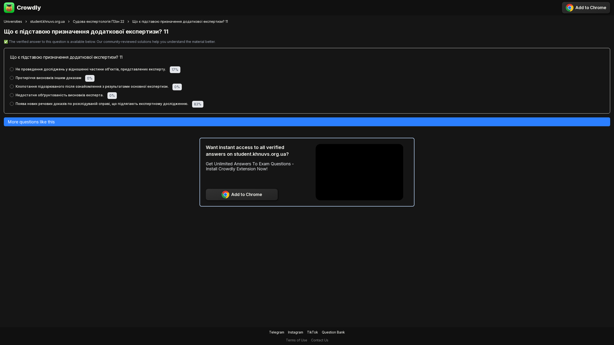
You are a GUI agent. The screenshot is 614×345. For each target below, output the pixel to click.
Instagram (295, 332)
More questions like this (31, 121)
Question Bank (333, 332)
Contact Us (319, 340)
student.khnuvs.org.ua (47, 21)
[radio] (12, 69)
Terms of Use (296, 340)
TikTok (312, 332)
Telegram (276, 332)
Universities (13, 21)
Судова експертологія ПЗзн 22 (98, 21)
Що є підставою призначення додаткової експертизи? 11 (180, 21)
